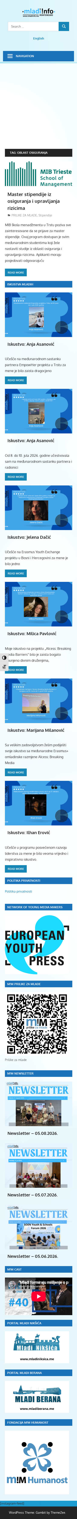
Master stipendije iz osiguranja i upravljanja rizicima (33, 201)
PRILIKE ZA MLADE (24, 215)
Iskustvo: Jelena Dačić (29, 537)
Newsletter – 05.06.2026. (32, 1256)
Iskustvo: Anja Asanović (30, 344)
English (38, 38)
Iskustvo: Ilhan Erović (28, 832)
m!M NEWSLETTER (20, 1073)
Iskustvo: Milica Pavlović (31, 633)
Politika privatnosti (18, 891)
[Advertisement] (38, 108)
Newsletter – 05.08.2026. (32, 1133)
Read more (16, 272)
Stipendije (45, 215)
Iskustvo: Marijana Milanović (35, 730)
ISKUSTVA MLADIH (20, 284)
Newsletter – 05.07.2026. (32, 1194)
